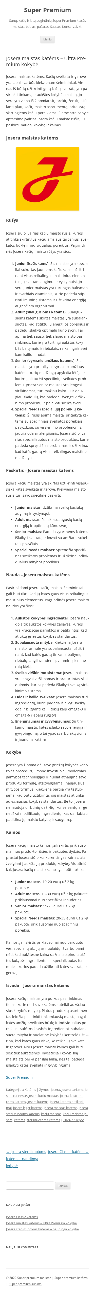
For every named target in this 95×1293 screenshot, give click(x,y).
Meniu (47, 39)
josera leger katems (27, 1107)
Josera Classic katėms (68, 1151)
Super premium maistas (34, 1278)
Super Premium (47, 10)
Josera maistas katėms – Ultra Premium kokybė (41, 1223)
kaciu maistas (51, 1114)
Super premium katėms (71, 1278)
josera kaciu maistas (43, 1095)
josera (55, 1089)
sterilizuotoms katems (43, 1120)
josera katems (37, 1101)
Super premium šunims (25, 1284)
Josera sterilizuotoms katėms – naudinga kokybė (26, 1158)
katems (19, 1120)
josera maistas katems (60, 1107)
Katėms (30, 1089)
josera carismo (72, 1089)
